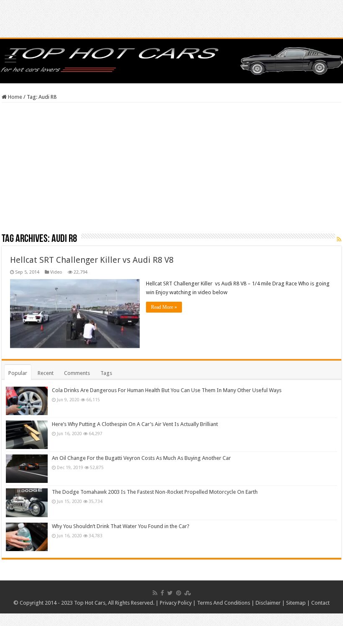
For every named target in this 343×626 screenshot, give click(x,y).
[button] (75, 313)
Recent (46, 373)
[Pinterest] (178, 593)
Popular (17, 373)
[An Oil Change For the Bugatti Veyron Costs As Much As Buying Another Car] (27, 468)
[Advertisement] (171, 170)
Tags (106, 373)
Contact (320, 603)
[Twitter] (170, 593)
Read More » (164, 307)
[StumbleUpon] (188, 593)
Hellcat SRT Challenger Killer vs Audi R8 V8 (92, 260)
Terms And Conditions (223, 603)
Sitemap (296, 603)
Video (56, 272)
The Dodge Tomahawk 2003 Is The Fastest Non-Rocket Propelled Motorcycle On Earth (155, 492)
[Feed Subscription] (339, 239)
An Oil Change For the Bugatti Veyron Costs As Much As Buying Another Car (141, 458)
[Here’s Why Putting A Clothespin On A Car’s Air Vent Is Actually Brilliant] (27, 435)
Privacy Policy (176, 603)
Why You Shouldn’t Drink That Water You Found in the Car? (120, 526)
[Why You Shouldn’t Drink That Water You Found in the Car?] (27, 537)
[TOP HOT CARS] (171, 59)
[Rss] (155, 593)
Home (14, 97)
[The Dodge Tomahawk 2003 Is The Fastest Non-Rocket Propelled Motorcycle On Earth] (27, 502)
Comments (77, 373)
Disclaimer (268, 603)
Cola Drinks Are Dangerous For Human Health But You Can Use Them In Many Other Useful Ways (167, 390)
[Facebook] (162, 593)
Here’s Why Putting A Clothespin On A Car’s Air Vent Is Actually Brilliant (135, 424)
